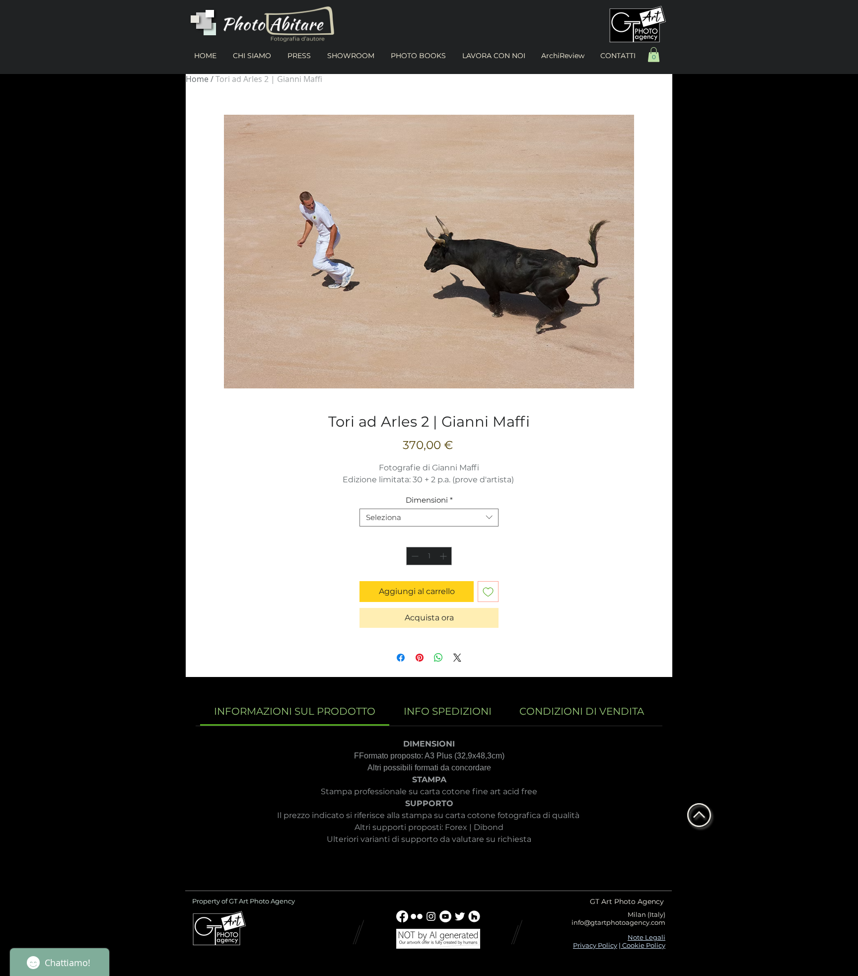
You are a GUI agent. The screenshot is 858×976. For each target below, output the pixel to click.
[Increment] (444, 556)
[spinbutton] (429, 556)
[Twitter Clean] (460, 916)
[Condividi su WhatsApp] (438, 658)
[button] (653, 54)
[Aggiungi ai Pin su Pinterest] (420, 658)
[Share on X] (457, 658)
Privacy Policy (595, 945)
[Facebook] (402, 916)
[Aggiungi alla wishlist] (488, 591)
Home (197, 79)
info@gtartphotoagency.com (618, 922)
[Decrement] (414, 556)
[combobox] (429, 517)
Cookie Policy (643, 945)
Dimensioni (429, 500)
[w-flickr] (417, 916)
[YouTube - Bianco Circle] (445, 916)
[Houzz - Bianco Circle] (474, 916)
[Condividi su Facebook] (401, 658)
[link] (294, 711)
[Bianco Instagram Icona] (431, 916)
